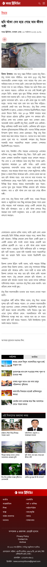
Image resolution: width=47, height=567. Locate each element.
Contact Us (22, 539)
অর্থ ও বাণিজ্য (31, 503)
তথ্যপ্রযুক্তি (30, 512)
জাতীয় (5, 499)
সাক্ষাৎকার (30, 520)
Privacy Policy (23, 536)
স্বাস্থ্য (5, 512)
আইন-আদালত (8, 516)
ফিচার (4, 13)
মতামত (6, 520)
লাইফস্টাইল (31, 508)
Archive (22, 542)
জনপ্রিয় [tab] (34, 357)
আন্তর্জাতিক (7, 503)
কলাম (28, 516)
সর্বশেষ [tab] (12, 357)
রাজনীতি (29, 499)
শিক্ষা (5, 508)
